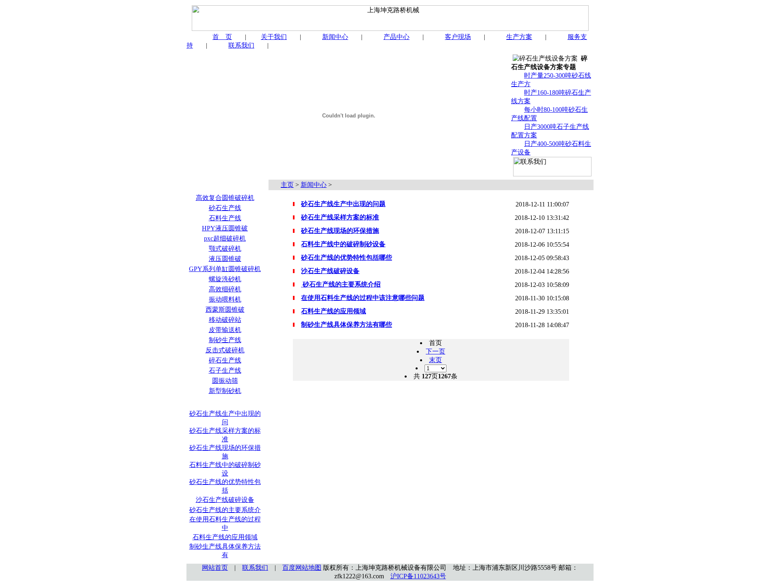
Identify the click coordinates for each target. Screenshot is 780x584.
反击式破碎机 (225, 350)
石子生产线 (225, 370)
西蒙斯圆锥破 (225, 309)
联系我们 (241, 45)
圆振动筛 (225, 380)
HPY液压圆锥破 (225, 228)
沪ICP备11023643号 (418, 576)
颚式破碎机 (225, 248)
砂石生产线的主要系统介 (225, 509)
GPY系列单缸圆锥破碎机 (225, 268)
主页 (287, 184)
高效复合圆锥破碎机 (225, 197)
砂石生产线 (225, 207)
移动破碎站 (225, 319)
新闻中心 (335, 36)
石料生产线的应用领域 (225, 537)
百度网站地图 (301, 567)
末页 (435, 359)
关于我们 (274, 36)
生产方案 (519, 36)
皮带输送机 (225, 329)
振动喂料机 (225, 299)
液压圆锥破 (225, 258)
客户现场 (458, 36)
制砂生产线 (225, 340)
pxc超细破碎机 (225, 238)
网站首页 (215, 567)
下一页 (435, 351)
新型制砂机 (225, 390)
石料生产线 (225, 218)
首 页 (222, 36)
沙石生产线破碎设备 (225, 499)
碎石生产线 (225, 360)
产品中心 (397, 36)
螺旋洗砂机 (225, 279)
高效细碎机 (225, 289)
